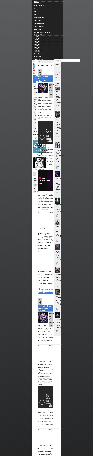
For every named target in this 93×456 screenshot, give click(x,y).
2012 (35, 6)
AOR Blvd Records (35, 103)
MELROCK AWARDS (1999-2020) (42, 32)
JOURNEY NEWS (38, 50)
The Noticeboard (36, 183)
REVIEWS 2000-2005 (39, 17)
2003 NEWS (37, 48)
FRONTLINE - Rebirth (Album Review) (59, 208)
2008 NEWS (37, 41)
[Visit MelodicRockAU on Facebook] (34, 64)
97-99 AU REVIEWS (38, 26)
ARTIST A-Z (37, 53)
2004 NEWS (37, 47)
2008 (35, 12)
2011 (35, 8)
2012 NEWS (37, 35)
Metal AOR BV (35, 123)
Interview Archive (39, 51)
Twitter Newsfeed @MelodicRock (57, 79)
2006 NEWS (37, 44)
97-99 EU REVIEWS (38, 21)
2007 (35, 14)
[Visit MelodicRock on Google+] (34, 68)
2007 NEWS (37, 42)
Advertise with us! (34, 138)
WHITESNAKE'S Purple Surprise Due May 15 (44, 308)
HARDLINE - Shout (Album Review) (59, 277)
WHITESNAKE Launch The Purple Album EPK (45, 79)
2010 (35, 9)
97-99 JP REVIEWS (38, 18)
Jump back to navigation (34, 174)
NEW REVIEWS (37, 3)
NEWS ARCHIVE (38, 33)
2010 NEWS (37, 38)
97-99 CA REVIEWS (38, 27)
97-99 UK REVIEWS (38, 24)
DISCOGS (36, 57)
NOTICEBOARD (38, 56)
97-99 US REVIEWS (38, 20)
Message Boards (35, 186)
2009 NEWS (37, 39)
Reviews (36, 2)
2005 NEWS (37, 45)
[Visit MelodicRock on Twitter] (34, 62)
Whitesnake (41, 289)
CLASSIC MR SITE (38, 59)
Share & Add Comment (44, 293)
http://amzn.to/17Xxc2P (43, 155)
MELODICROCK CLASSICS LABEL (42, 30)
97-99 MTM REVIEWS (39, 23)
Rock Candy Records (35, 130)
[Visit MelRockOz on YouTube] (34, 71)
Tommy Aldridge (47, 291)
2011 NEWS (37, 36)
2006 (35, 15)
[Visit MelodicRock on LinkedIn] (34, 66)
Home (35, 1)
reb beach (47, 289)
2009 (35, 11)
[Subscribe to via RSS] (34, 73)
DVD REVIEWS (37, 29)
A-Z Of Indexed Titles (40, 5)
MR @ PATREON (38, 54)
